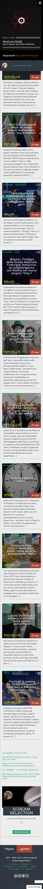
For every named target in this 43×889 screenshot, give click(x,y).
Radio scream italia (21, 65)
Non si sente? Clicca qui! (26, 55)
